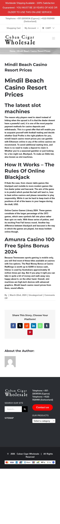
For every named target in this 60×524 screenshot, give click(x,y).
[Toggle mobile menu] (53, 38)
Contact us (42, 407)
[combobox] (43, 421)
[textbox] (43, 421)
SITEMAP (9, 418)
